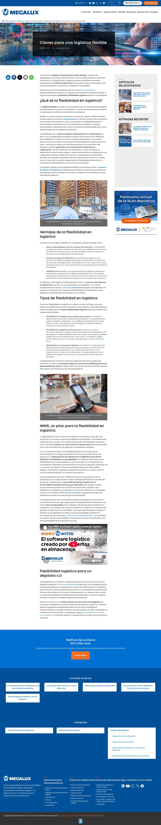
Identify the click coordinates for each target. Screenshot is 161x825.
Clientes (121, 12)
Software (97, 12)
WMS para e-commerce (70, 493)
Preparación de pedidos (123, 742)
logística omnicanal (84, 90)
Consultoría (49, 805)
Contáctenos (80, 655)
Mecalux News (110, 12)
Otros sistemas (51, 802)
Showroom (131, 12)
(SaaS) (79, 515)
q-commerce (75, 288)
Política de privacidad (82, 816)
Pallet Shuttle (76, 793)
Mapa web (99, 816)
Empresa (154, 12)
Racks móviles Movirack (80, 785)
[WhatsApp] (25, 78)
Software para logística (69, 730)
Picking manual (77, 788)
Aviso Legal (65, 816)
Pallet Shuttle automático (81, 796)
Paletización (50, 797)
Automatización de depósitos (21, 730)
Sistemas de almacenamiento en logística (130, 756)
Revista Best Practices (105, 797)
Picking (48, 800)
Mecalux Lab (143, 12)
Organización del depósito (124, 736)
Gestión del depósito (120, 730)
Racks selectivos (77, 790)
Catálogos (100, 804)
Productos (86, 12)
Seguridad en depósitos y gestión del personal (128, 749)
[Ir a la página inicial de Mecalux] (3, 21)
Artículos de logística (104, 794)
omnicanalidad (66, 584)
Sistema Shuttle (77, 798)
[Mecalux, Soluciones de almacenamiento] (20, 16)
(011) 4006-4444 (80, 643)
